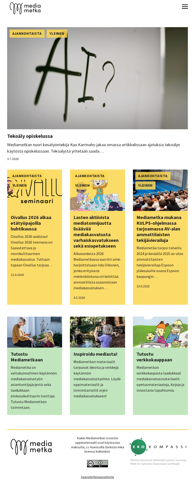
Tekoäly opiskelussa (30, 136)
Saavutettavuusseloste (97, 477)
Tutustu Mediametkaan (27, 357)
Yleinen (56, 33)
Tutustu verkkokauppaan (154, 357)
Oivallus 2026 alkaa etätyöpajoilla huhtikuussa (31, 223)
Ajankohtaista (27, 33)
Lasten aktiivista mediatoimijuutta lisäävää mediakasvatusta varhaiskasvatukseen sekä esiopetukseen (96, 231)
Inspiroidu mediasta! (95, 354)
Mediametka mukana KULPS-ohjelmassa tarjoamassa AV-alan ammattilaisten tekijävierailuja (158, 228)
